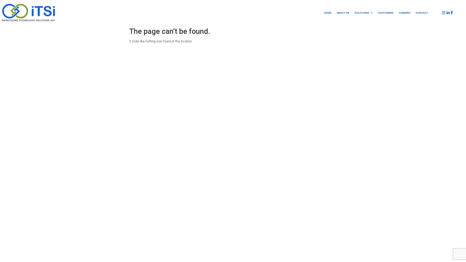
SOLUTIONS (362, 12)
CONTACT (422, 12)
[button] (363, 12)
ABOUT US (343, 12)
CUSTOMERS (386, 12)
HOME (327, 12)
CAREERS (404, 12)
